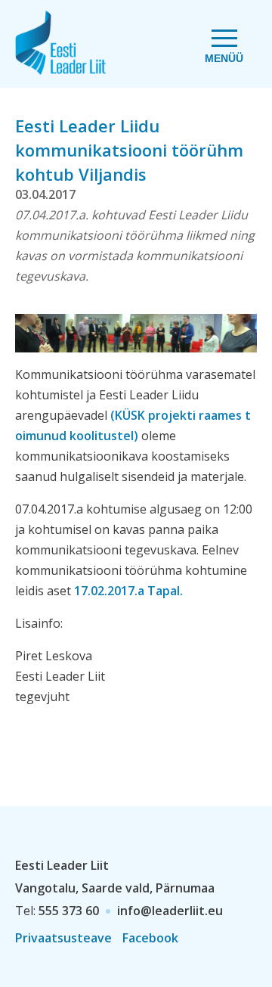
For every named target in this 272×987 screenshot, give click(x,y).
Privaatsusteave (63, 938)
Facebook (150, 938)
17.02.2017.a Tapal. (128, 590)
